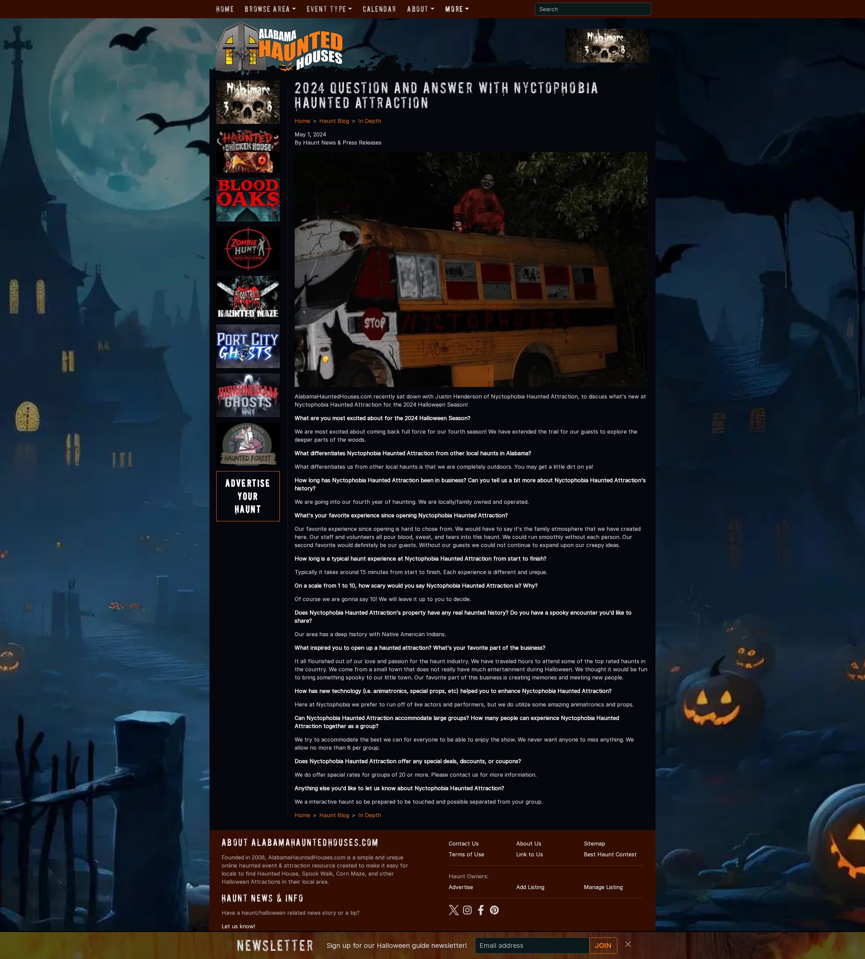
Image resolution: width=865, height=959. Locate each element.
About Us (528, 843)
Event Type (326, 9)
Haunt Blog (334, 121)
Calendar (379, 9)
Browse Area (267, 9)
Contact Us (464, 843)
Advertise (461, 887)
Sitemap (594, 843)
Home (225, 9)
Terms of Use (466, 854)
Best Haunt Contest (610, 854)
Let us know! (238, 926)
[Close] (628, 944)
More (454, 9)
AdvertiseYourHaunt (248, 496)
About (418, 9)
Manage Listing (603, 887)
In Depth (369, 121)
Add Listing (530, 887)
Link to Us (529, 854)
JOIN (603, 945)
